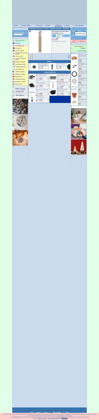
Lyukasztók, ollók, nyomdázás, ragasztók (21, 53)
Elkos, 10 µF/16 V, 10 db (82, 86)
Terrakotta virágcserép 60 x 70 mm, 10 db (82, 93)
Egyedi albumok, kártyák (20, 64)
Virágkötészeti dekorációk (20, 66)
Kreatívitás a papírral (19, 50)
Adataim (67, 412)
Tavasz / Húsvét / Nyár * (20, 40)
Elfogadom (64, 418)
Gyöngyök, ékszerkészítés (20, 79)
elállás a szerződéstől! (57, 412)
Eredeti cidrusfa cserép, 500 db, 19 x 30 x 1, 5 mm (82, 56)
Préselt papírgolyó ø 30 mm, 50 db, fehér (82, 79)
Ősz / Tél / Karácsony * (19, 45)
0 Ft (85, 48)
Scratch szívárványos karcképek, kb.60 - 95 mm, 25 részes (41, 75)
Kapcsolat (46, 412)
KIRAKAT (49, 61)
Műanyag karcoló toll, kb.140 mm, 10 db (42, 90)
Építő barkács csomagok (20, 81)
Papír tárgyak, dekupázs (20, 61)
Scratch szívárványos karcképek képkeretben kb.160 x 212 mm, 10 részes (63, 75)
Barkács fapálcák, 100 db (82, 100)
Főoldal (31, 412)
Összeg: (82, 48)
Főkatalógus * (18, 43)
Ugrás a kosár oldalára (82, 50)
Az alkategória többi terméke (49, 72)
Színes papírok (18, 48)
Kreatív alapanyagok (19, 69)
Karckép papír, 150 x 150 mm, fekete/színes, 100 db (62, 90)
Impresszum (38, 412)
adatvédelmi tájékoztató (54, 418)
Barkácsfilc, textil (18, 76)
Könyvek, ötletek (18, 84)
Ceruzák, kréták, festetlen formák (20, 59)
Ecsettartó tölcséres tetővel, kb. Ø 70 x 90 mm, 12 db (82, 64)
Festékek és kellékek (19, 56)
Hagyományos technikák (20, 74)
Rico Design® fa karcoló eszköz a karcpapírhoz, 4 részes (63, 83)
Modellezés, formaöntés (20, 71)
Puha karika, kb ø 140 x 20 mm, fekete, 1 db (82, 72)
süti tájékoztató (42, 418)
